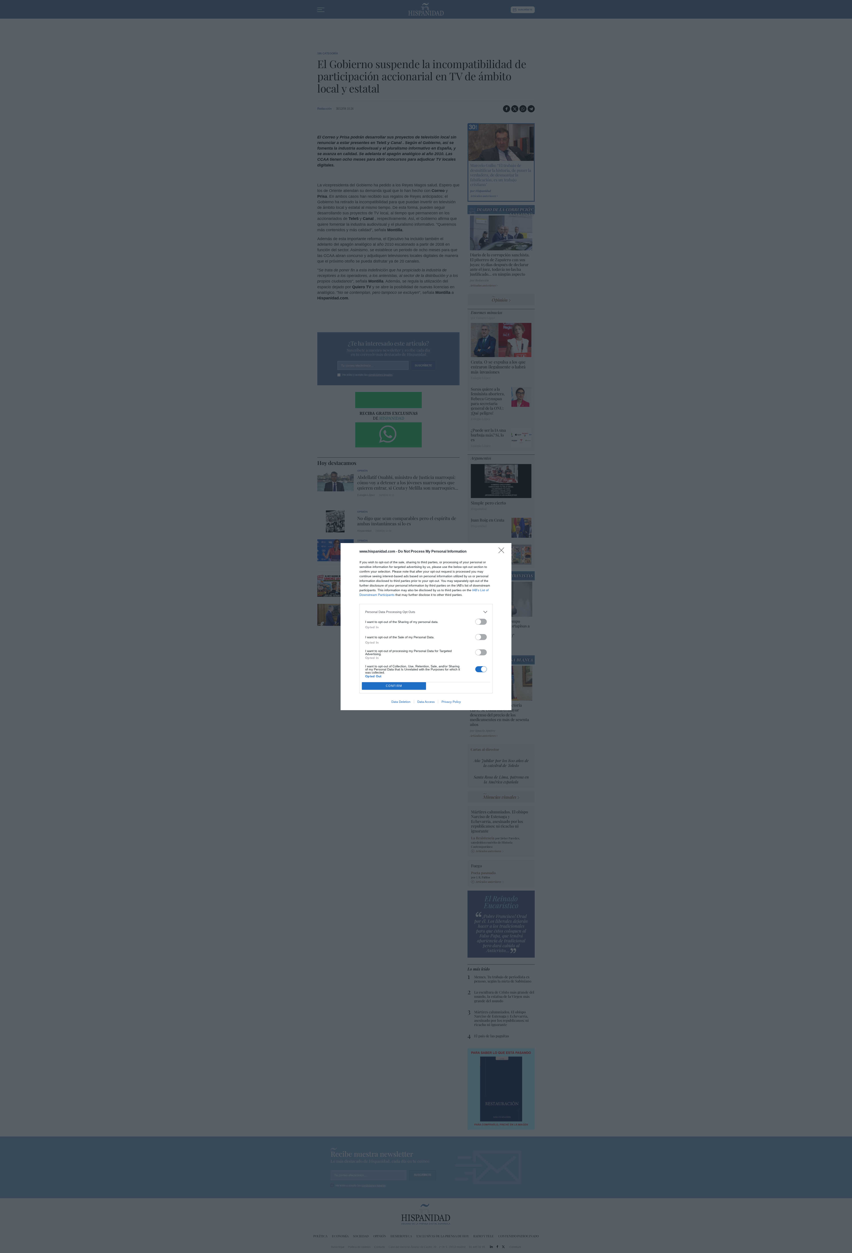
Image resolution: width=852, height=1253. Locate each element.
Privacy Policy (451, 702)
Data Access (426, 702)
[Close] (503, 551)
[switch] (481, 622)
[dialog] (426, 626)
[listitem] (426, 612)
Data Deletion (400, 702)
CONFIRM (394, 686)
